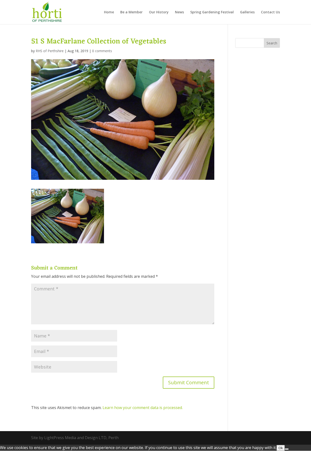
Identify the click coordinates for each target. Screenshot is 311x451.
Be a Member (131, 12)
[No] (287, 449)
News (179, 12)
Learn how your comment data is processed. (143, 407)
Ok (280, 448)
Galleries (247, 12)
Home (109, 12)
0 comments (102, 51)
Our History (159, 12)
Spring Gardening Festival (212, 12)
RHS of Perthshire (50, 51)
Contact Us (270, 12)
